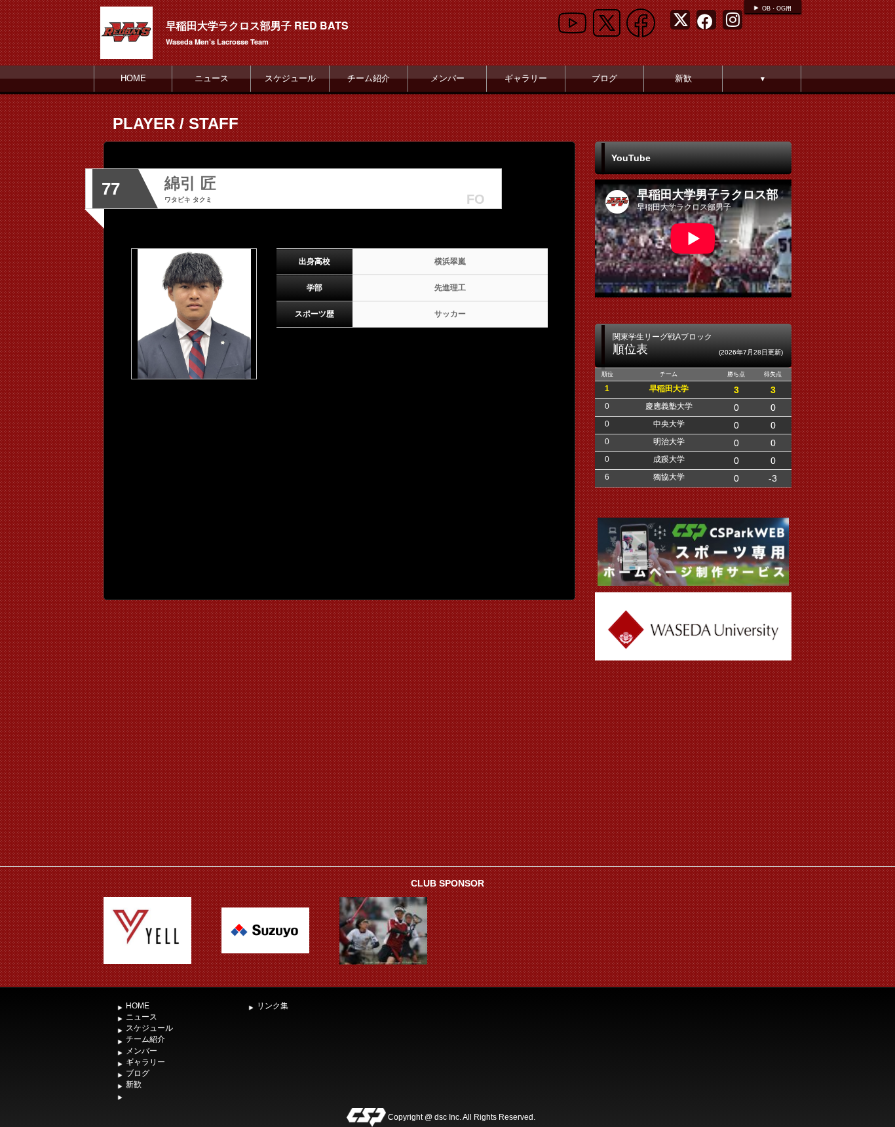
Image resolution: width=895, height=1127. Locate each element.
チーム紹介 (368, 78)
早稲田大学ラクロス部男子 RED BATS (257, 25)
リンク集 (272, 1005)
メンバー (447, 78)
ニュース (212, 78)
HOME (133, 78)
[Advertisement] (693, 762)
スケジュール (290, 78)
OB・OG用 (776, 8)
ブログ (604, 78)
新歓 (683, 78)
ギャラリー (526, 78)
